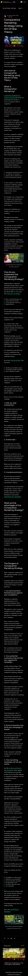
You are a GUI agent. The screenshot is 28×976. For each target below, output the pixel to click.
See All (22, 945)
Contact (20, 972)
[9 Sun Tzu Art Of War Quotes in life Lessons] (14, 954)
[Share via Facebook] (4, 938)
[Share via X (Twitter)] (8, 938)
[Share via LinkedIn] (11, 938)
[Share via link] (14, 938)
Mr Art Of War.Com (6, 1)
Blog (17, 972)
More (20, 8)
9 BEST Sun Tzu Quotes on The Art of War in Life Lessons (13, 963)
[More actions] (23, 16)
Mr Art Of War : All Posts (9, 8)
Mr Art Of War (8, 972)
